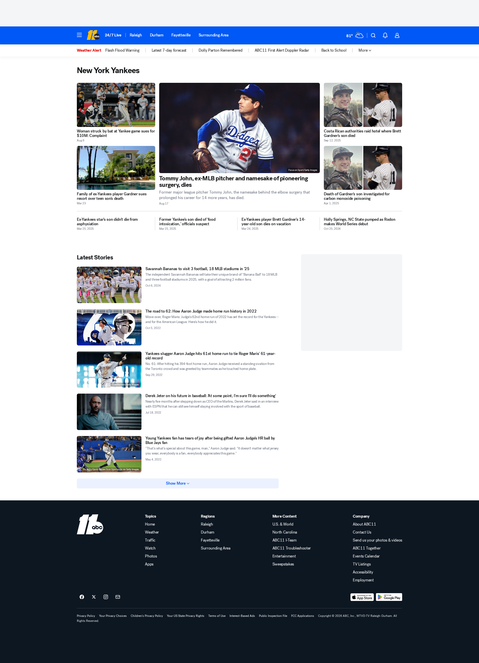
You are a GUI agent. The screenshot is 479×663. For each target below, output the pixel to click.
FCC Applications (302, 615)
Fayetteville (181, 35)
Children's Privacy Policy (147, 615)
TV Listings (361, 564)
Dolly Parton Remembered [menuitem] (220, 50)
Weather (152, 532)
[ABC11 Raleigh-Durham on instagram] (106, 597)
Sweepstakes (283, 564)
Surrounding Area (214, 35)
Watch (150, 548)
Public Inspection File (273, 615)
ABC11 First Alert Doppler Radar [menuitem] (282, 50)
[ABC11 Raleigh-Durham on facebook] (82, 597)
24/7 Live (113, 35)
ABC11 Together (367, 548)
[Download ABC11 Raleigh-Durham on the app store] (362, 597)
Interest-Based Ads (242, 615)
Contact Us (362, 532)
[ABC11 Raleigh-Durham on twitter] (94, 597)
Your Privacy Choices (113, 615)
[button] (79, 35)
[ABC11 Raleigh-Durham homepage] (93, 35)
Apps (149, 564)
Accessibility (363, 572)
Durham (156, 35)
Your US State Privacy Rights (185, 615)
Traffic (150, 540)
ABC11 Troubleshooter (291, 548)
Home (150, 524)
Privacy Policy (86, 615)
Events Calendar (366, 556)
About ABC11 (364, 524)
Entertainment (284, 556)
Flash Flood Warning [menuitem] (122, 50)
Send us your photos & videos (377, 540)
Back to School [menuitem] (334, 50)
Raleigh (136, 35)
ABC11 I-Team (284, 540)
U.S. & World (282, 524)
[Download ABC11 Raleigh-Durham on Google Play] (389, 597)
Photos (151, 556)
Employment (363, 580)
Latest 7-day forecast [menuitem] (169, 50)
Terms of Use (217, 615)
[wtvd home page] (90, 524)
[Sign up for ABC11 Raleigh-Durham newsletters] (118, 597)
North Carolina (284, 532)
